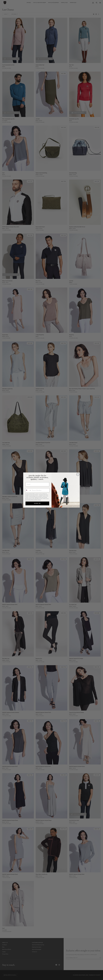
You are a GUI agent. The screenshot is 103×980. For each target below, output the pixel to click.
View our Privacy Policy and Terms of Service (33, 499)
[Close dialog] (78, 474)
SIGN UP (37, 503)
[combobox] (28, 490)
